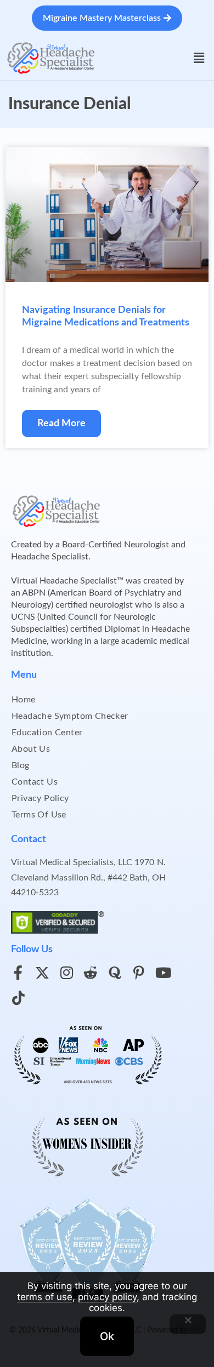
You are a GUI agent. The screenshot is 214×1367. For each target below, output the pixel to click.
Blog (21, 765)
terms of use (44, 1296)
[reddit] (90, 972)
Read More (61, 423)
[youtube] (163, 972)
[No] (188, 1324)
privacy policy (107, 1296)
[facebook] (18, 972)
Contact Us (35, 781)
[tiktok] (18, 998)
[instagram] (66, 972)
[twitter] (42, 972)
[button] (199, 58)
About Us (31, 749)
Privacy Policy (40, 798)
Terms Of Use (39, 814)
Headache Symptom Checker (70, 716)
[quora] (115, 972)
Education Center (47, 732)
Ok (107, 1336)
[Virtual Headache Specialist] (51, 57)
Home (24, 699)
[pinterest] (139, 972)
